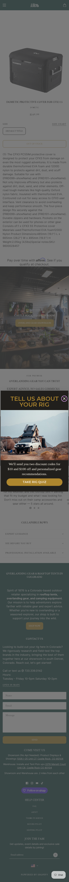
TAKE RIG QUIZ (34, 482)
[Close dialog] (64, 398)
